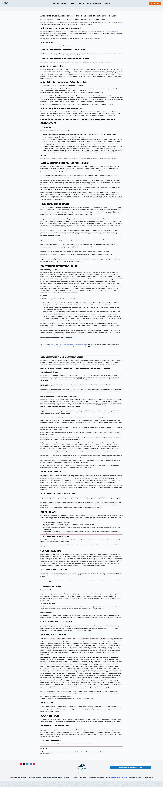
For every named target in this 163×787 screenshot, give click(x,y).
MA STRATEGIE (155, 3)
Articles (56, 3)
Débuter (81, 3)
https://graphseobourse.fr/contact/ (102, 95)
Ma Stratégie (100, 777)
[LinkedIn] (31, 764)
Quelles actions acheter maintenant (52, 777)
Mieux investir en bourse (35, 777)
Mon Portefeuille (95, 9)
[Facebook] (27, 764)
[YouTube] (20, 764)
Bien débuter (75, 777)
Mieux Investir (66, 9)
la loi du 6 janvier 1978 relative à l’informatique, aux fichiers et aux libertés (68, 344)
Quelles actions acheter (80, 9)
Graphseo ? (64, 3)
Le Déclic (73, 3)
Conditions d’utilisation (135, 777)
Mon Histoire (97, 3)
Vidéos (88, 3)
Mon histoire (67, 777)
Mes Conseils (13, 777)
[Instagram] (34, 764)
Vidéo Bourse (83, 777)
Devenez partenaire (148, 777)
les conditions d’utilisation (111, 31)
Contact (107, 3)
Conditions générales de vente (119, 777)
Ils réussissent (92, 777)
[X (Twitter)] (24, 764)
